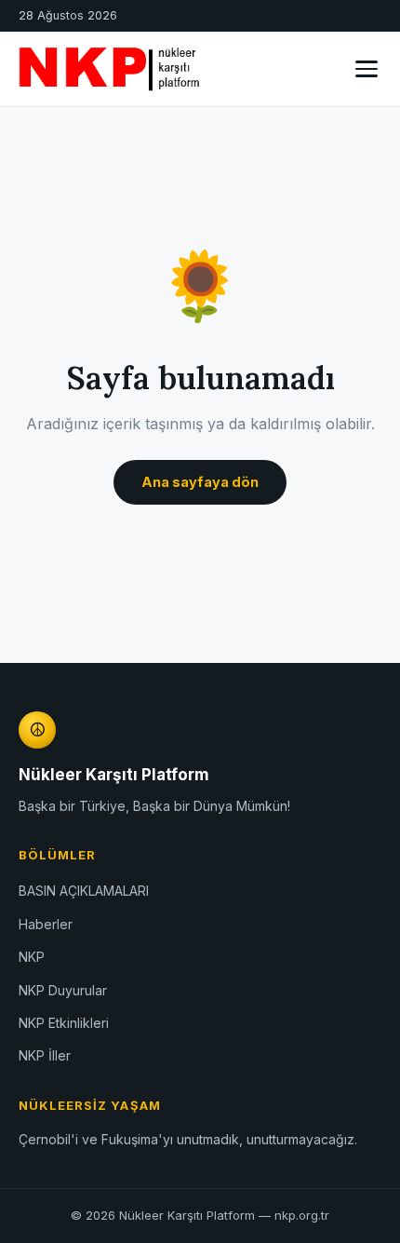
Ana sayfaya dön (200, 482)
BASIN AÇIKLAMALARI (84, 890)
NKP (32, 957)
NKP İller (45, 1055)
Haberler (46, 924)
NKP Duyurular (63, 990)
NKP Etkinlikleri (64, 1023)
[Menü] (366, 69)
